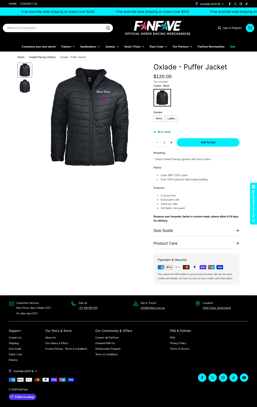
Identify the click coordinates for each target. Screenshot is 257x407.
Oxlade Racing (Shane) (42, 57)
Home (20, 57)
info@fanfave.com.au (153, 307)
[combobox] (58, 28)
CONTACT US (28, 3)
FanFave (23, 389)
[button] (253, 204)
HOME (13, 3)
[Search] (108, 28)
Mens (159, 118)
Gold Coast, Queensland (217, 307)
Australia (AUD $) (210, 3)
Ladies (171, 118)
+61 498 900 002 (88, 307)
